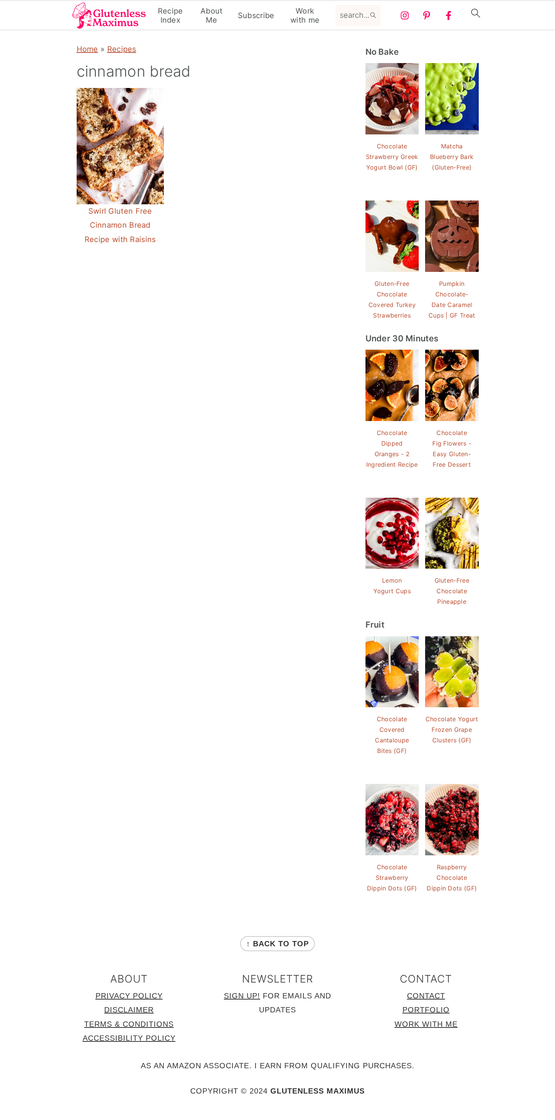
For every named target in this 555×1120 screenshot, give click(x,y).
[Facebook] (448, 15)
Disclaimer (129, 1010)
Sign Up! (242, 996)
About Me (211, 15)
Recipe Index (170, 15)
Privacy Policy (129, 996)
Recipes (121, 49)
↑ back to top (277, 944)
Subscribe (256, 15)
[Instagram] (404, 15)
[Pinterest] (426, 15)
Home (87, 49)
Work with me (304, 15)
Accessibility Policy (129, 1038)
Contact (426, 996)
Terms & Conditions (129, 1024)
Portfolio (426, 1010)
